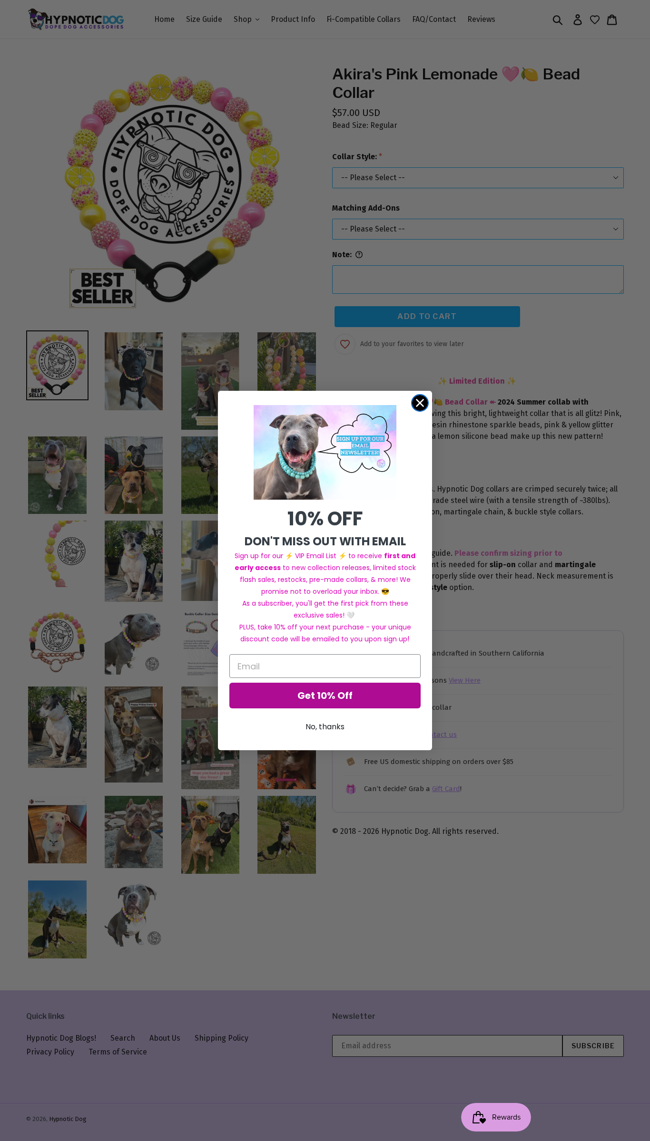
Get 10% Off (325, 695)
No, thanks (325, 726)
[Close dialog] (420, 403)
